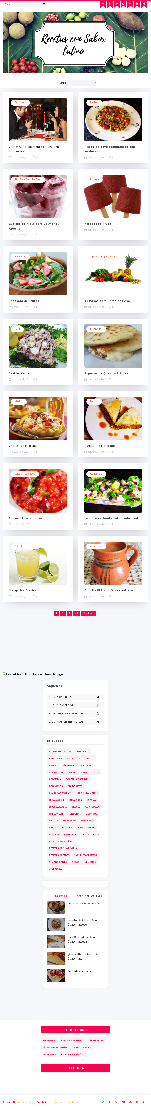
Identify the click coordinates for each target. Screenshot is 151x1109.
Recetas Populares (61, 896)
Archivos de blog (90, 895)
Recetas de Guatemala (63, 848)
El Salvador (96, 329)
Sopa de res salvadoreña (84, 903)
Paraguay (87, 820)
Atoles (53, 765)
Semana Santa (58, 861)
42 (76, 613)
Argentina (74, 758)
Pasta (52, 827)
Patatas (66, 827)
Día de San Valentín (61, 792)
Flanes (76, 806)
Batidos (86, 765)
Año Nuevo (69, 765)
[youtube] (137, 4)
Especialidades (58, 806)
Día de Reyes (75, 786)
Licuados (91, 813)
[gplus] (117, 4)
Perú (80, 827)
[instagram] (123, 4)
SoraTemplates (25, 1102)
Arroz (90, 758)
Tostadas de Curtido (81, 971)
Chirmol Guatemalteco (26, 518)
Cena (84, 772)
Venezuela (55, 868)
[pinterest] (144, 4)
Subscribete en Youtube (66, 713)
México (53, 820)
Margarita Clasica (23, 590)
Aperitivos (55, 758)
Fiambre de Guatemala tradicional (111, 518)
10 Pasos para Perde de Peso (107, 301)
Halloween (56, 813)
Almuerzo (82, 751)
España (91, 799)
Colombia (55, 779)
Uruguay (90, 861)
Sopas (75, 861)
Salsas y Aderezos (25, 473)
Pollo (91, 827)
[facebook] (110, 4)
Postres (94, 179)
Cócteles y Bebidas (25, 546)
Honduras (74, 813)
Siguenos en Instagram (66, 721)
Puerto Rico (91, 834)
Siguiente (88, 613)
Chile (95, 772)
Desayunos (56, 786)
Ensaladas (20, 256)
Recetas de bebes (59, 855)
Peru (17, 329)
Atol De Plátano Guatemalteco (108, 590)
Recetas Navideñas (60, 841)
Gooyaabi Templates (65, 1102)
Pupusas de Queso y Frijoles (106, 373)
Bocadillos (56, 772)
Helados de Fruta (97, 224)
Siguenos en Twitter (64, 697)
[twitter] (103, 4)
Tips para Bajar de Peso (28, 179)
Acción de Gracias (60, 751)
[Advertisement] (75, 644)
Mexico (19, 401)
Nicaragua (69, 820)
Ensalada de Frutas (24, 301)
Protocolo (20, 102)
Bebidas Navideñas (72, 1040)
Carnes (72, 772)
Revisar (94, 102)
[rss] (130, 4)
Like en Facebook (61, 705)
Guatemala (96, 473)
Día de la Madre (88, 792)
